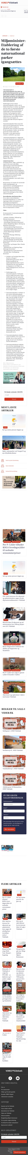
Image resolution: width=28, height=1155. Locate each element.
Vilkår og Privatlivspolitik (8, 1092)
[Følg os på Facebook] (10, 1078)
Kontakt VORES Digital (7, 1094)
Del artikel (18, 83)
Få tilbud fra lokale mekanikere (9, 1122)
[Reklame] (14, 377)
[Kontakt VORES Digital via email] (18, 1078)
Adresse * (5, 814)
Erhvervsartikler (5, 1115)
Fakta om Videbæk (6, 1113)
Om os (3, 1087)
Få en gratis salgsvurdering (8, 1120)
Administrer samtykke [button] (7, 1096)
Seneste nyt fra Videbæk (7, 1106)
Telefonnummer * (8, 801)
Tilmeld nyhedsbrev (19, 1152)
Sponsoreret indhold (6, 1125)
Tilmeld (14, 399)
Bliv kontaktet (9, 829)
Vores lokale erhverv (6, 1108)
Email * (5, 808)
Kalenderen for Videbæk (7, 1111)
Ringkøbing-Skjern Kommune (9, 1118)
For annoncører (5, 1089)
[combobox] (4, 818)
